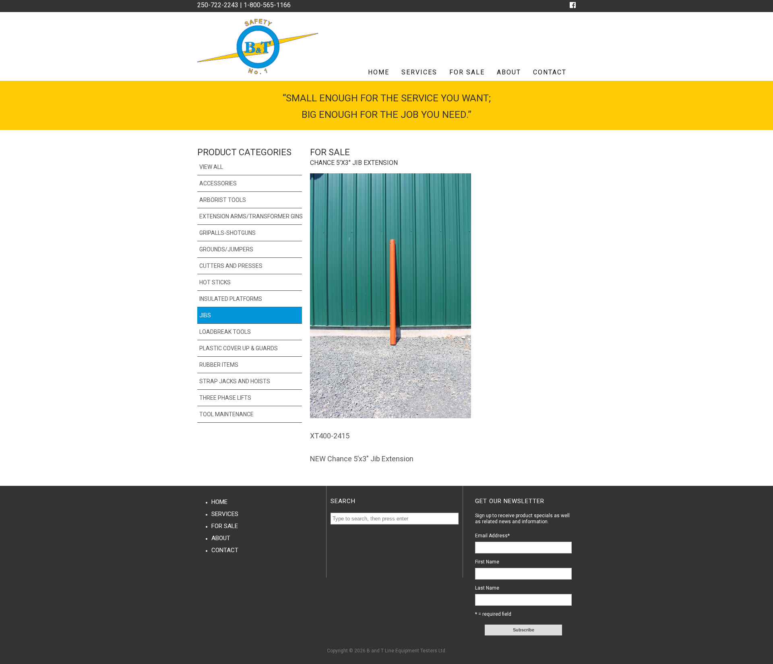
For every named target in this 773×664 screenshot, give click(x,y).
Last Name (487, 588)
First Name (487, 562)
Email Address (492, 536)
